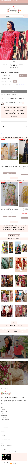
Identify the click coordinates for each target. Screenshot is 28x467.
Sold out (14, 91)
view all (14, 322)
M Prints (9, 208)
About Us (3, 409)
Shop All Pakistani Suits (5, 425)
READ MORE (3, 403)
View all (14, 178)
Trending (3, 435)
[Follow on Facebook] (1, 462)
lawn (23, 98)
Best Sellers (3, 431)
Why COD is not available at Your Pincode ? (12, 84)
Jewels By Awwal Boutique (6, 445)
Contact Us (3, 407)
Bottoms (2, 443)
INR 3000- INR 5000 (11, 94)
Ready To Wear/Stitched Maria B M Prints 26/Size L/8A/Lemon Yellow (9, 210)
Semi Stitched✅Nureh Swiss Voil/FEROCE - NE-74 (9, 167)
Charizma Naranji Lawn (17, 98)
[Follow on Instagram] (4, 462)
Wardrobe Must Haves (5, 439)
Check (15, 81)
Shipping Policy (4, 415)
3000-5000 (9, 98)
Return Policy (3, 413)
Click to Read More (14, 235)
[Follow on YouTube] (7, 462)
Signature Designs (4, 429)
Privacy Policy (4, 417)
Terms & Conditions (5, 419)
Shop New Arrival (4, 423)
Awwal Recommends (5, 437)
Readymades (3, 441)
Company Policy (4, 411)
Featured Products (4, 427)
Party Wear (3, 433)
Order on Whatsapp (5, 135)
